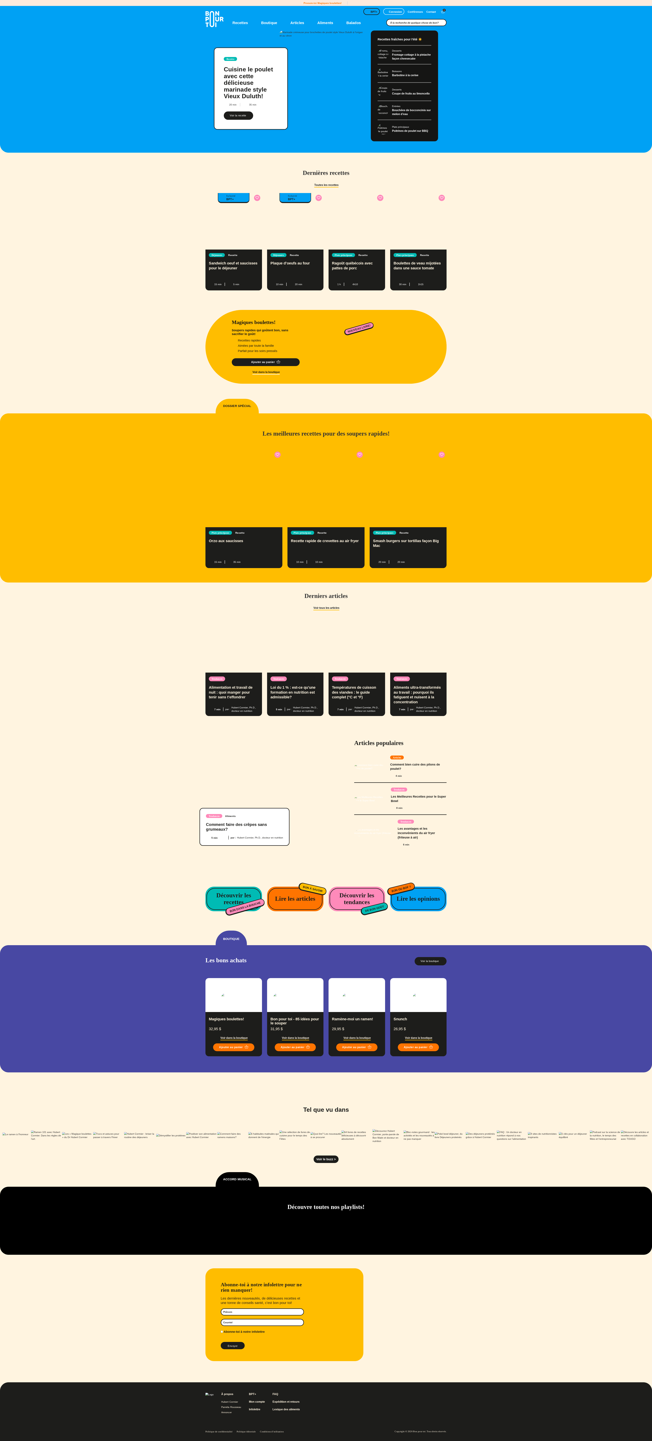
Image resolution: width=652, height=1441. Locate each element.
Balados (353, 23)
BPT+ (374, 11)
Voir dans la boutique (266, 372)
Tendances (217, 679)
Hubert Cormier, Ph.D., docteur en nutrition (260, 837)
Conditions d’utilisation (272, 1431)
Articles (297, 23)
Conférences (415, 11)
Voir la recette (238, 115)
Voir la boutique (430, 961)
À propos (227, 1394)
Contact (431, 11)
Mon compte (257, 1401)
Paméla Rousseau (231, 1407)
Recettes (240, 23)
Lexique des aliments (286, 1409)
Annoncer (226, 1412)
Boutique (269, 23)
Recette (230, 59)
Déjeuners (217, 255)
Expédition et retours (286, 1401)
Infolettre (254, 1409)
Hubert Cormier (229, 1401)
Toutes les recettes (326, 185)
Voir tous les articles (326, 607)
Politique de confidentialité (218, 1431)
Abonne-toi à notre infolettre (244, 1331)
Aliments (325, 23)
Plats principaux (343, 255)
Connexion (395, 11)
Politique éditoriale (246, 1431)
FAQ (275, 1394)
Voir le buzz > (326, 1159)
